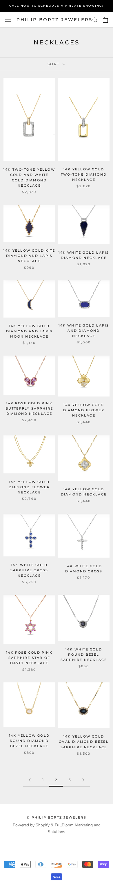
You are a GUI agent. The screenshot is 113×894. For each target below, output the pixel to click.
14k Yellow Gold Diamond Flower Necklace (83, 410)
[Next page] (83, 780)
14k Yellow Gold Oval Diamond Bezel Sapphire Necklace (84, 741)
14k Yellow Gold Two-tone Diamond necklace (84, 174)
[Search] (95, 19)
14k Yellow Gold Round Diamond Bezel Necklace (29, 740)
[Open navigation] (8, 20)
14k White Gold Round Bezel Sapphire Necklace (84, 654)
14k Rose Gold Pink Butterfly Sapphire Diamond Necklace (29, 408)
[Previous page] (30, 780)
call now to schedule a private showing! (56, 6)
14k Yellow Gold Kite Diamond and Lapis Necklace (29, 255)
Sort (54, 64)
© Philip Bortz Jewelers (56, 817)
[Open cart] (105, 20)
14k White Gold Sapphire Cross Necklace (29, 570)
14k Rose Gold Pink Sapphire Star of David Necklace (29, 657)
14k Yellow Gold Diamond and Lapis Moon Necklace (29, 331)
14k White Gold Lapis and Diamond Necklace (84, 330)
